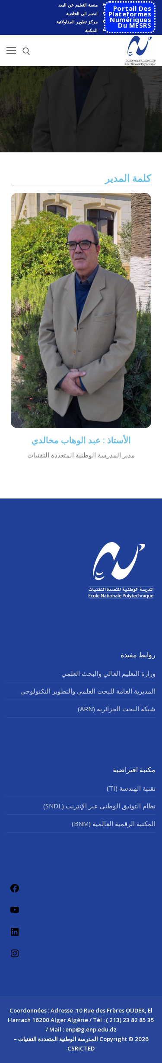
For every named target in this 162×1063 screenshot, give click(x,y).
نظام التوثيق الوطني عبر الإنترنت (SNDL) (99, 805)
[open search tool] (26, 51)
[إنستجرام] (14, 953)
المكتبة (91, 30)
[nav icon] (11, 50)
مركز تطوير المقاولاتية (77, 22)
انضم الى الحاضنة (82, 13)
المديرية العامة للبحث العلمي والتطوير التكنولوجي (88, 691)
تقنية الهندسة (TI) (131, 788)
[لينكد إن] (14, 931)
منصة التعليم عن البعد (78, 5)
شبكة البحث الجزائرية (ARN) (117, 708)
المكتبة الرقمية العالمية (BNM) (114, 823)
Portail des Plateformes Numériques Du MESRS (130, 16)
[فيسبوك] (14, 888)
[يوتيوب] (14, 910)
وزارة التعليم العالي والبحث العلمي (108, 673)
